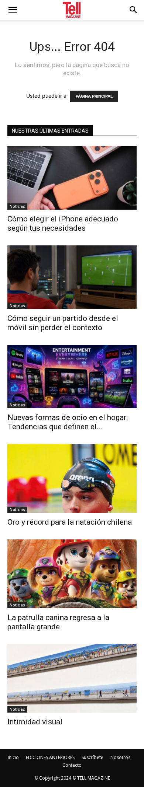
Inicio (13, 757)
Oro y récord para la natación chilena (69, 522)
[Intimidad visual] (72, 678)
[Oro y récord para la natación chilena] (72, 478)
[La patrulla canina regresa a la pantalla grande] (72, 573)
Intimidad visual (36, 721)
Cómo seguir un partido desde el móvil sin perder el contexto (62, 323)
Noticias (17, 206)
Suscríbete (92, 757)
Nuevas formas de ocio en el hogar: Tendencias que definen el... (67, 422)
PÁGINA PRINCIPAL (94, 96)
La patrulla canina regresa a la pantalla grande (58, 622)
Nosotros (120, 757)
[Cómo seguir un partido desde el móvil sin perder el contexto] (72, 277)
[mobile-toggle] (12, 10)
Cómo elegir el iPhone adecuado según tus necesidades (62, 223)
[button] (133, 10)
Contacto (72, 765)
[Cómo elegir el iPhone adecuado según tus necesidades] (72, 178)
